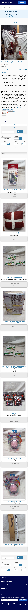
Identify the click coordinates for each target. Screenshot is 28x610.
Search (20, 131)
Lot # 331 (13, 545)
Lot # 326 (13, 191)
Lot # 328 (13, 368)
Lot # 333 (13, 459)
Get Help (20, 121)
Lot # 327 (13, 234)
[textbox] (8, 132)
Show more (19, 107)
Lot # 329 (13, 278)
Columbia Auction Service (6, 22)
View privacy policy (8, 16)
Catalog (13, 125)
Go (21, 138)
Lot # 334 (13, 502)
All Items (13, 147)
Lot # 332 (13, 414)
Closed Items (18, 147)
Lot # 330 (13, 323)
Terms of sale (14, 127)
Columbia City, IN (5, 69)
